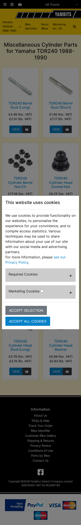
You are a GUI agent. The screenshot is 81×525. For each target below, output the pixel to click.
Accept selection (26, 310)
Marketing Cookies (25, 291)
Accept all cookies (27, 321)
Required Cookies (24, 274)
